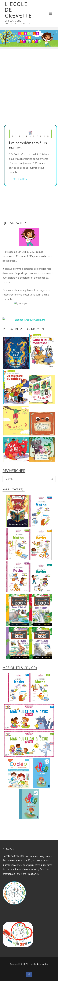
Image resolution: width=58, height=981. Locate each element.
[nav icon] (50, 13)
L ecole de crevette (18, 10)
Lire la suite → (20, 179)
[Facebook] (29, 974)
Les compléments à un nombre (28, 145)
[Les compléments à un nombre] (30, 134)
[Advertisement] (29, 94)
